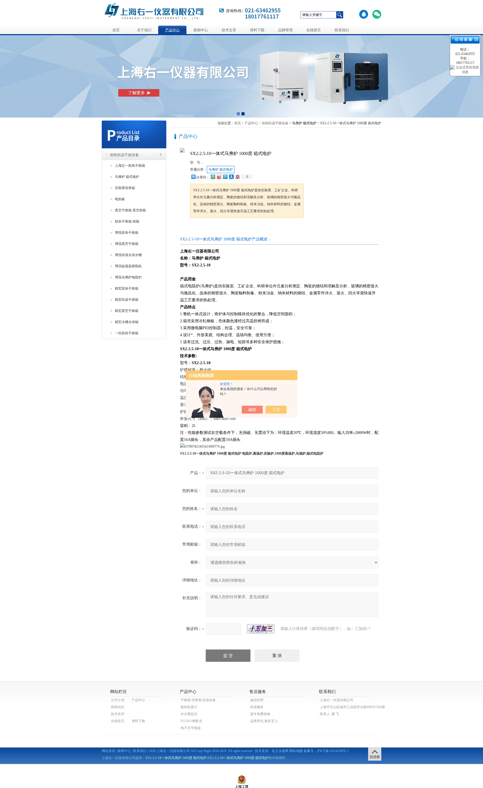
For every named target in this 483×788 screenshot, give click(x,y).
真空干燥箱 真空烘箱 (130, 210)
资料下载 (257, 30)
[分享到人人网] (231, 176)
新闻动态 (117, 707)
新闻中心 (200, 30)
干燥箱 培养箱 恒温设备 (198, 700)
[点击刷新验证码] (261, 629)
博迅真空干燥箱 (126, 244)
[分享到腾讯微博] (225, 176)
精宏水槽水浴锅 (126, 322)
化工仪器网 (280, 751)
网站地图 (296, 751)
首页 (116, 30)
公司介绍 (117, 700)
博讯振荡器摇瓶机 (128, 266)
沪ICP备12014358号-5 (333, 751)
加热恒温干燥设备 (124, 155)
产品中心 (172, 30)
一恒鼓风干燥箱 (126, 333)
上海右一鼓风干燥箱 (130, 166)
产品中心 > (253, 123)
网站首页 (108, 751)
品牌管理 (285, 30)
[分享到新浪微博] (219, 176)
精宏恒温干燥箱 (126, 300)
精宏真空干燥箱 (126, 311)
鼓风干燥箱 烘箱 (127, 221)
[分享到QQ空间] (213, 176)
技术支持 (117, 714)
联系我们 (342, 30)
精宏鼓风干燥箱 (126, 288)
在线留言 (313, 30)
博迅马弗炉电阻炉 (128, 277)
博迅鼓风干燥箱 (126, 233)
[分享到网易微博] (237, 176)
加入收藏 (248, 228)
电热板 (120, 199)
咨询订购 (208, 228)
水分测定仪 (189, 714)
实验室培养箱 (125, 188)
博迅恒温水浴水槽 (128, 255)
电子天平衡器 (191, 728)
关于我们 (144, 30)
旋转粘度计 (189, 707)
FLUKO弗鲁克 (191, 721)
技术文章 (229, 30)
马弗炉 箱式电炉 (127, 177)
